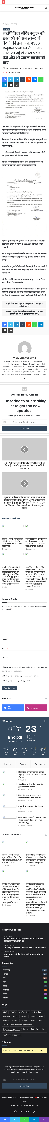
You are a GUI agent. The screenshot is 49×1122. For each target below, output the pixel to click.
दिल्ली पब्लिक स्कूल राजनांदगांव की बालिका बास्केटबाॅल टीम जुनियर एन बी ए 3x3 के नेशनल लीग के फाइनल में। (23, 1030)
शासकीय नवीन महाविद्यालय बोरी (11, 1035)
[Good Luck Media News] (24, 7)
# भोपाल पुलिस (36, 1012)
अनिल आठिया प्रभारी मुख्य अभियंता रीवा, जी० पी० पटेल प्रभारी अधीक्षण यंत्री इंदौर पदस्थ (12, 542)
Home (6, 24)
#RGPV (13, 1012)
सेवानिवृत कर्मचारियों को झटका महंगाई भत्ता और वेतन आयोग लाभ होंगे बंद (32, 775)
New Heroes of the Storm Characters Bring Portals (29, 796)
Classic (33, 1016)
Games (14, 1020)
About (15, 1016)
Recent (23, 764)
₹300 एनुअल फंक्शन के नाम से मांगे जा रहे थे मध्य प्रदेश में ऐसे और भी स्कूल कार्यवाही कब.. (25, 312)
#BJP (5, 1012)
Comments (40, 764)
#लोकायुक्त (6, 1016)
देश (4, 978)
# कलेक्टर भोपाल (24, 1012)
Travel (5, 1025)
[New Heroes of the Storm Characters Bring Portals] (9, 798)
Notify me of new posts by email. (17, 681)
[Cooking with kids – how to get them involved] (9, 787)
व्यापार (5, 994)
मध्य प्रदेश (14, 24)
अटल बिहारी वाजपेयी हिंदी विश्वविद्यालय (21, 1025)
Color (41, 1016)
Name (5, 639)
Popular (7, 764)
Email (5, 648)
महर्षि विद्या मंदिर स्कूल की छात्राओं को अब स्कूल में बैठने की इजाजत (25, 304)
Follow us (6, 1042)
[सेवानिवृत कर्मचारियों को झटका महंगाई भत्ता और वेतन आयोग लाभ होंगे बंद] (9, 775)
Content (6, 1020)
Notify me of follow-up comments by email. (21, 676)
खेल (4, 982)
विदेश (5, 986)
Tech (40, 1020)
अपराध (5, 974)
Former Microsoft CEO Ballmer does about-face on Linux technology (32, 820)
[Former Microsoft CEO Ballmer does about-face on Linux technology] (9, 820)
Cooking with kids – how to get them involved (30, 785)
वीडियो (5, 998)
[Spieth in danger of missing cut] (9, 809)
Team (33, 1020)
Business (24, 1016)
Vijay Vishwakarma (12, 69)
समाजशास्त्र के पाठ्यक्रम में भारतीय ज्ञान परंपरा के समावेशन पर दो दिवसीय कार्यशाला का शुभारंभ (36, 542)
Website (5, 658)
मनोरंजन (6, 990)
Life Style (24, 1020)
